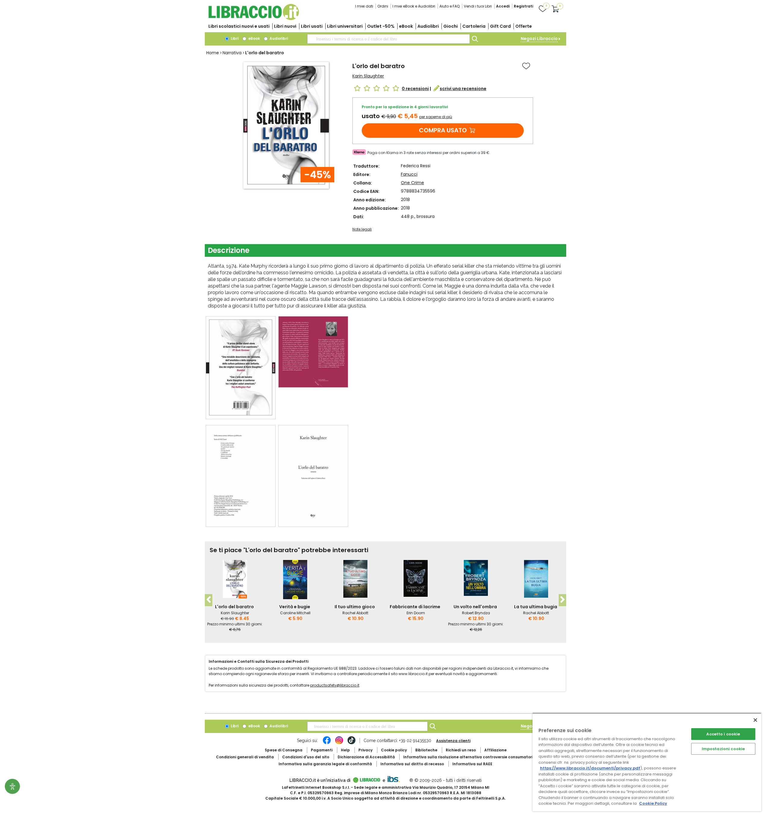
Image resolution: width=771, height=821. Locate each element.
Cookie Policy (653, 803)
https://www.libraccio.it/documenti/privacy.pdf (590, 768)
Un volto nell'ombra (475, 607)
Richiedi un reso (461, 750)
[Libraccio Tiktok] (351, 743)
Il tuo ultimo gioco (355, 607)
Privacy (365, 750)
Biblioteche (426, 750)
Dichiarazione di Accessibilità (366, 757)
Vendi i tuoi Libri (478, 6)
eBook (406, 26)
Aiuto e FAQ (449, 6)
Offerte (523, 26)
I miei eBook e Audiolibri (413, 6)
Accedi (503, 6)
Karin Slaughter (368, 76)
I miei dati (364, 6)
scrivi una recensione (463, 89)
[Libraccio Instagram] (339, 743)
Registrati (523, 6)
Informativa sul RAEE (472, 763)
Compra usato (443, 130)
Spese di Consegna (283, 750)
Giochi (450, 26)
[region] (646, 762)
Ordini (382, 6)
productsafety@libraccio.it (334, 685)
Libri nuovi (285, 26)
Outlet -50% (381, 26)
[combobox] (388, 39)
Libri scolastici (239, 26)
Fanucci (409, 174)
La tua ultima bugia (535, 607)
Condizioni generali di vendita (245, 757)
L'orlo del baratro (234, 607)
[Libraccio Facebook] (327, 743)
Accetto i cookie (723, 734)
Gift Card (500, 26)
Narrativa (232, 53)
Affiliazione (495, 750)
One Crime (412, 183)
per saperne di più (435, 116)
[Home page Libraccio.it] (253, 18)
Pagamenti (321, 750)
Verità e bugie (294, 607)
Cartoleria (473, 26)
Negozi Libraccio (539, 39)
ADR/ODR (479, 757)
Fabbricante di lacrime (415, 607)
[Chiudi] (755, 720)
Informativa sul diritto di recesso (412, 763)
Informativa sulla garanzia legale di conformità (325, 763)
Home (212, 53)
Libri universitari (345, 26)
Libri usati (312, 26)
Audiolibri (428, 26)
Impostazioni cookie (723, 749)
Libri (234, 38)
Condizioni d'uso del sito (305, 757)
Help (345, 750)
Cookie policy (394, 750)
